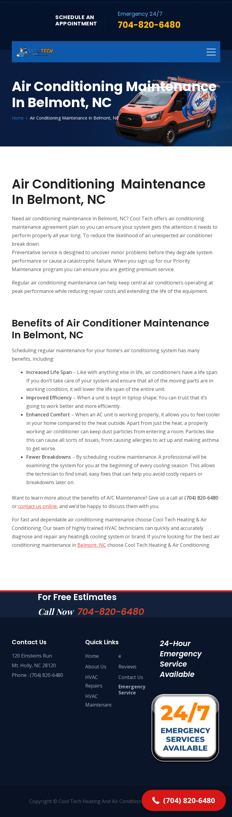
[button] (184, 800)
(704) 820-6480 (46, 675)
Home (92, 656)
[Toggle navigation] (211, 52)
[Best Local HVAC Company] (43, 51)
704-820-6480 (110, 611)
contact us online (37, 506)
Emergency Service (131, 690)
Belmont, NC (91, 545)
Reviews (127, 666)
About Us (95, 666)
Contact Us (130, 677)
